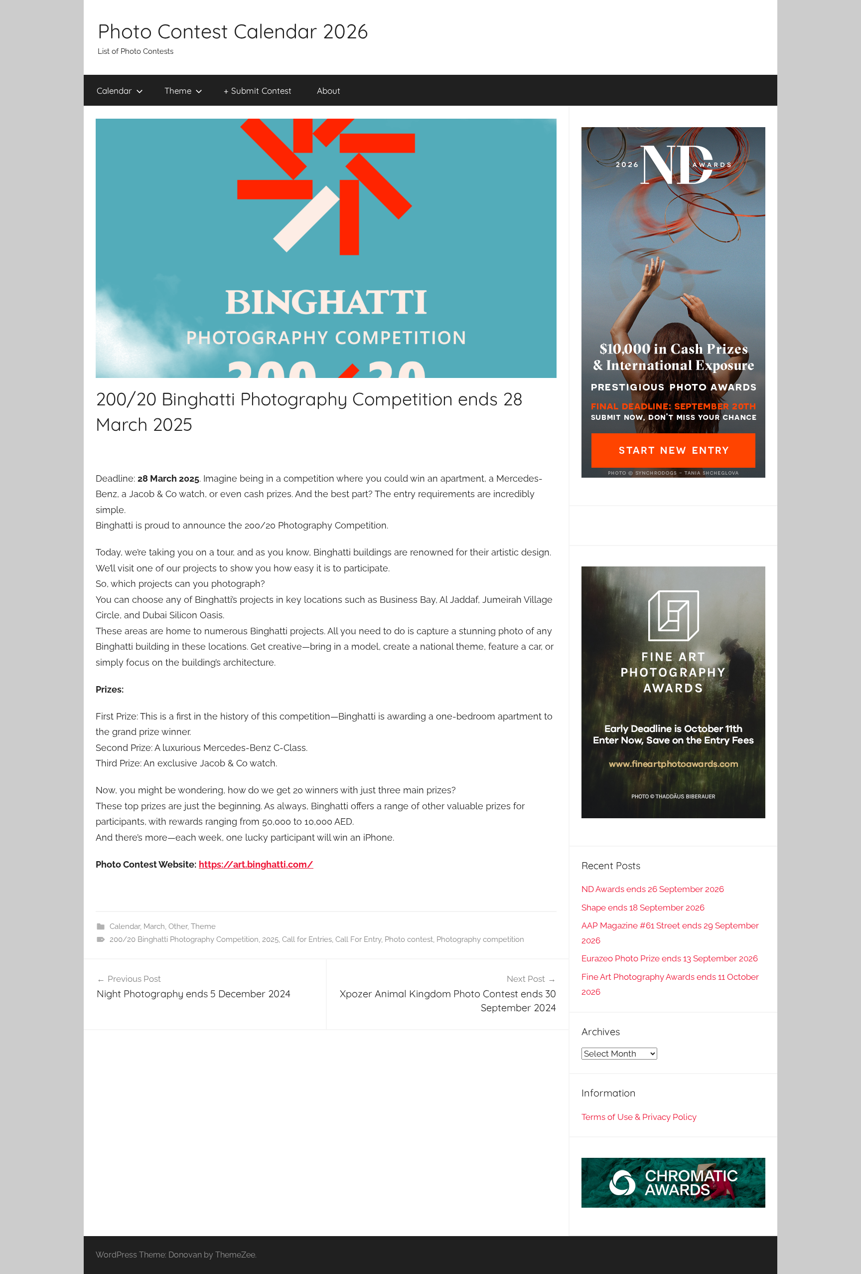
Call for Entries (307, 939)
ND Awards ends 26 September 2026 (652, 889)
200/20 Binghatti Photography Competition (184, 939)
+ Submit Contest (257, 90)
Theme (177, 90)
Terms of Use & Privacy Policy (639, 1117)
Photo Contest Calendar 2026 (233, 30)
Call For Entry (358, 939)
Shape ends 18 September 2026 (643, 907)
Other (177, 926)
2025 (270, 939)
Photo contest (409, 939)
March (154, 926)
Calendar (114, 90)
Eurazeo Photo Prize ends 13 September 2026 (669, 958)
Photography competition (480, 939)
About (328, 90)
